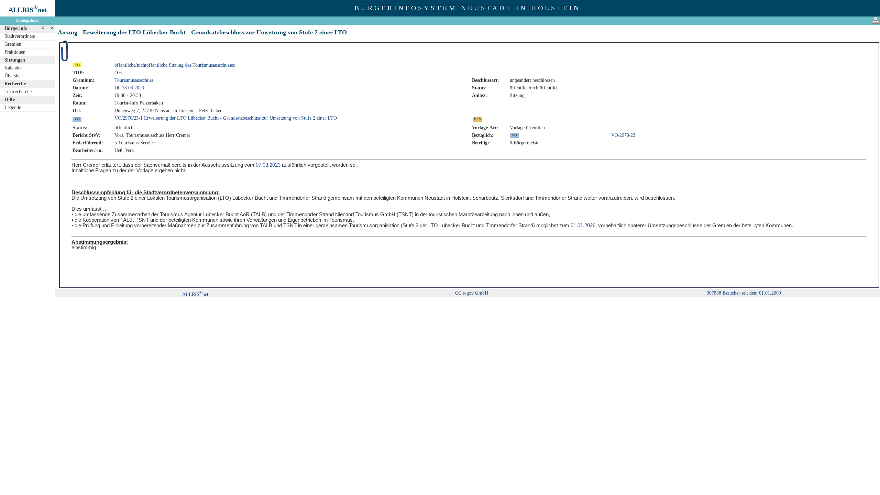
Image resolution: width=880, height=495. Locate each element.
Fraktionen (14, 52)
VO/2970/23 (623, 135)
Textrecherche (18, 91)
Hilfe (9, 99)
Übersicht (13, 75)
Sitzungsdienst (28, 20)
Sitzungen (14, 60)
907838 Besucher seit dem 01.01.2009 (744, 293)
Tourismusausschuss (133, 80)
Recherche (15, 83)
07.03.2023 (268, 165)
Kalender (13, 67)
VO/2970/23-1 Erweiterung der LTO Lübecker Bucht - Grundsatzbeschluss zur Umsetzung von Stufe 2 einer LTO (225, 118)
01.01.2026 (583, 225)
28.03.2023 (133, 87)
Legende (12, 107)
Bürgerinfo (16, 28)
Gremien (12, 44)
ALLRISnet (195, 294)
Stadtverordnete (19, 36)
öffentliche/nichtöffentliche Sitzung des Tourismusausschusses (174, 65)
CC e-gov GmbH (471, 293)
